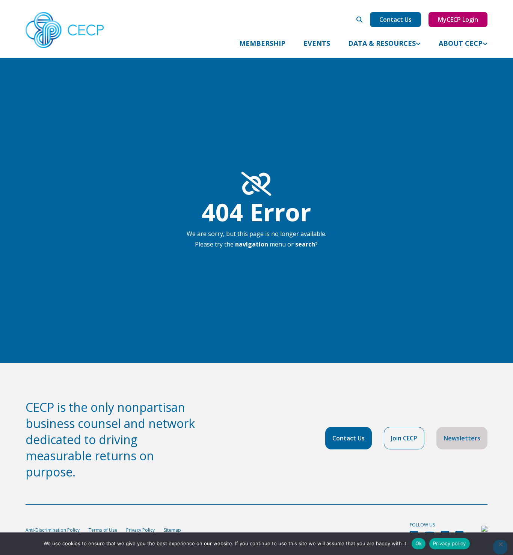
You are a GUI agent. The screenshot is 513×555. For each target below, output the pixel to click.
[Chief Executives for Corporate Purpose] (65, 30)
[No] (500, 547)
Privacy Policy (140, 530)
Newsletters (462, 438)
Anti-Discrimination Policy (53, 530)
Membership (262, 43)
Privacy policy (449, 543)
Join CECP (404, 438)
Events (316, 43)
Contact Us (395, 19)
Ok (418, 543)
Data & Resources (382, 43)
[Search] (359, 19)
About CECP (461, 43)
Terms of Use (103, 530)
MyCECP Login (458, 19)
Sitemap (172, 530)
